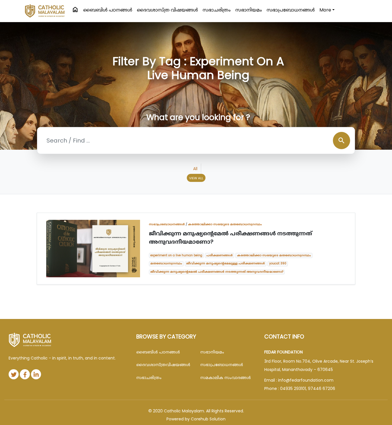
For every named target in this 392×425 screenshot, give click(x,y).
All (195, 169)
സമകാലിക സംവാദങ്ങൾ (225, 377)
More (325, 10)
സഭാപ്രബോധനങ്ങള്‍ (291, 10)
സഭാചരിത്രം (217, 10)
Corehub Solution (208, 419)
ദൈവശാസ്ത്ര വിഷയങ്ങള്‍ (167, 10)
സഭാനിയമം (248, 10)
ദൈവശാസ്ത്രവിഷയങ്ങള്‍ (163, 365)
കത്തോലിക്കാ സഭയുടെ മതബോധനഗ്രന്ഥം (225, 224)
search (341, 140)
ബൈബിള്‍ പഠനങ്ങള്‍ (107, 10)
